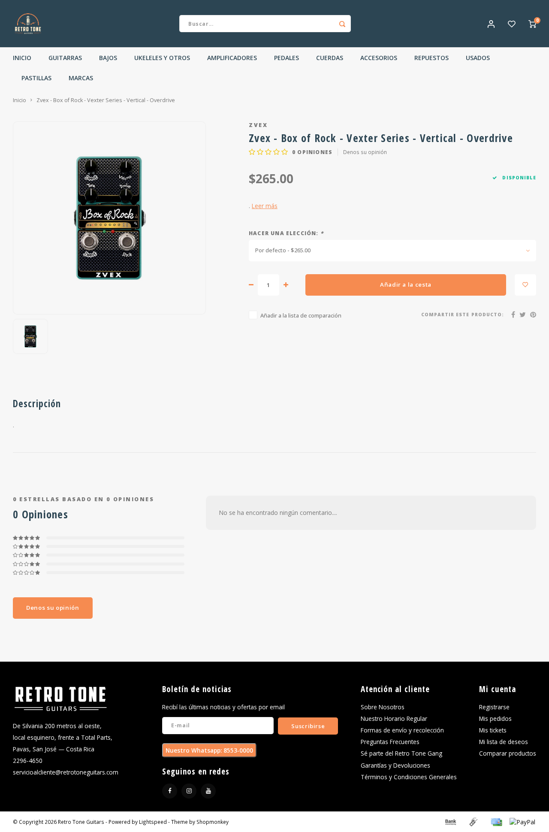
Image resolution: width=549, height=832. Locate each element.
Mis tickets (493, 730)
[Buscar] (342, 23)
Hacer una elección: (286, 233)
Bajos (108, 58)
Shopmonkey (212, 821)
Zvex (258, 125)
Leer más (265, 206)
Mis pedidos (495, 718)
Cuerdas (329, 58)
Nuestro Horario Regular (394, 718)
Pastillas (36, 78)
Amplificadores (232, 58)
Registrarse (494, 707)
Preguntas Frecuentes (390, 742)
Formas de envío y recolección (402, 730)
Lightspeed (153, 821)
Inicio (22, 58)
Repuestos (431, 58)
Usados (478, 58)
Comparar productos (507, 753)
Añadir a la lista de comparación (300, 315)
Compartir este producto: (462, 315)
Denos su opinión (365, 151)
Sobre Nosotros (382, 707)
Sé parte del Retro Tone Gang (401, 753)
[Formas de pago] (450, 821)
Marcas (81, 78)
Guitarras (65, 58)
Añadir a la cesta (405, 284)
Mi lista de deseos (503, 742)
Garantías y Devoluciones (395, 765)
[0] (532, 23)
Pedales (286, 58)
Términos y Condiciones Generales (409, 777)
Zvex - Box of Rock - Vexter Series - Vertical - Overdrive (105, 100)
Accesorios (378, 58)
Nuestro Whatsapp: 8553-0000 (209, 750)
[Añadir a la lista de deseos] (525, 285)
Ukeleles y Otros (162, 58)
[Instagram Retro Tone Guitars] (188, 791)
